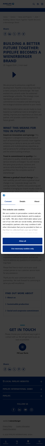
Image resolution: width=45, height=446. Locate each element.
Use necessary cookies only (22, 249)
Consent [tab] (8, 201)
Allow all (22, 241)
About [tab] (36, 201)
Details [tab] (22, 201)
